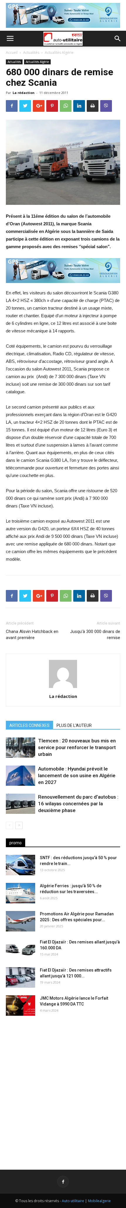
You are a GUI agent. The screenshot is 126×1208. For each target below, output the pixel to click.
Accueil (12, 52)
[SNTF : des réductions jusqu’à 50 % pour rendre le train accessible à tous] (20, 865)
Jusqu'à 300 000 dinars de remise (95, 634)
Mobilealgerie (99, 1200)
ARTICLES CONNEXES (29, 725)
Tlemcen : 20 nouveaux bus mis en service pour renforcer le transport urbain (77, 747)
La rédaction (24, 92)
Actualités (31, 52)
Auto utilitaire (73, 1200)
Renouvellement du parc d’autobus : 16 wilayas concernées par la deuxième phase (78, 803)
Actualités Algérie (59, 52)
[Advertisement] (63, 1088)
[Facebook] (63, 1182)
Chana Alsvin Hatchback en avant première (32, 634)
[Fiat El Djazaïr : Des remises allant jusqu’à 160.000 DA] (20, 949)
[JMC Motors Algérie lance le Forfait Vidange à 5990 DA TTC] (20, 1005)
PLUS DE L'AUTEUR (74, 725)
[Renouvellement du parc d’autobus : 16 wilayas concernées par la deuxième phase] (20, 804)
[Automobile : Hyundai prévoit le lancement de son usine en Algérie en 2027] (20, 776)
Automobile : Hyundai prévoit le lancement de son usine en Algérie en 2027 (76, 775)
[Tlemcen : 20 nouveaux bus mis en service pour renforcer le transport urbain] (20, 747)
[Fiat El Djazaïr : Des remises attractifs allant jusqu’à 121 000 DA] (20, 977)
